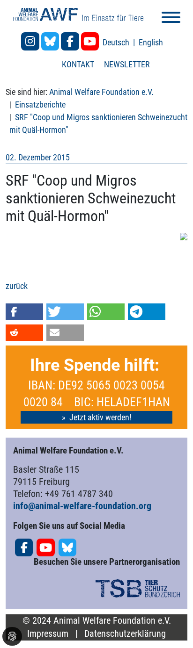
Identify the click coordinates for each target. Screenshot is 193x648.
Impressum (47, 633)
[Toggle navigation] (171, 19)
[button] (24, 311)
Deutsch (117, 42)
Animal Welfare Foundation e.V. (101, 92)
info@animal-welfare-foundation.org (82, 505)
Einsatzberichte (40, 104)
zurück (17, 286)
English (151, 42)
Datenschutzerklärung (125, 633)
